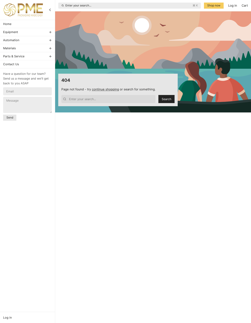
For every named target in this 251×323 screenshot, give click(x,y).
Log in (7, 317)
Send (9, 117)
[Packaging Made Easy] (23, 10)
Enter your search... (131, 5)
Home (7, 24)
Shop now (213, 5)
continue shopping (105, 89)
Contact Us (11, 64)
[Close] (50, 10)
